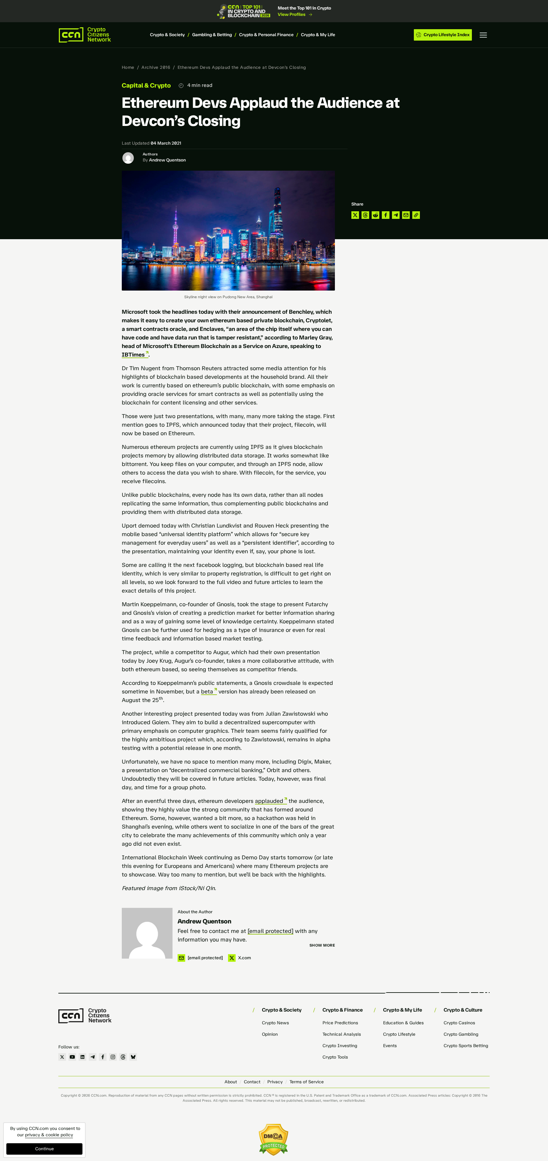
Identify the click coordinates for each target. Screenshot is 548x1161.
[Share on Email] (406, 215)
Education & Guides (403, 1023)
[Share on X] (355, 215)
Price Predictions (340, 1023)
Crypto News (275, 1023)
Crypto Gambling (461, 1034)
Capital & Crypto (146, 85)
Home (128, 67)
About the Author (195, 912)
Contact (252, 1082)
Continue (44, 1148)
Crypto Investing (340, 1045)
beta (207, 691)
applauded (269, 800)
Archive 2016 (155, 67)
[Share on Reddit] (375, 215)
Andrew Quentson (167, 160)
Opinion (270, 1034)
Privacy (275, 1082)
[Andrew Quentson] (147, 933)
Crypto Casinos (459, 1023)
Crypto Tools (335, 1057)
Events (390, 1045)
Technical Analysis (342, 1034)
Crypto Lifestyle (399, 1034)
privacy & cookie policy (49, 1135)
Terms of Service (307, 1082)
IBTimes (133, 354)
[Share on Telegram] (396, 215)
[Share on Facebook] (385, 215)
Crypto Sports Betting (466, 1045)
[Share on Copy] (416, 215)
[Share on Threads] (365, 215)
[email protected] (270, 931)
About (231, 1082)
